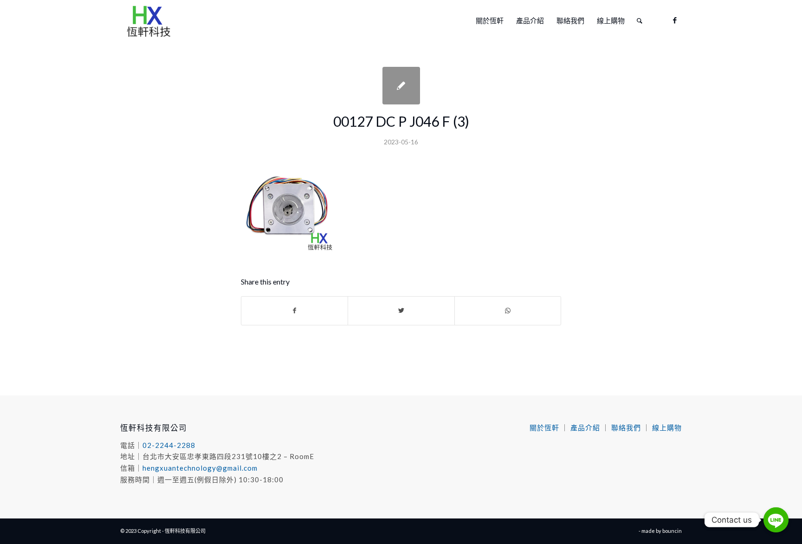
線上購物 (667, 427)
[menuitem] (490, 20)
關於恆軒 (544, 427)
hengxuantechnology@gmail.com (200, 468)
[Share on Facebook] (294, 310)
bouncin (672, 531)
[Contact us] (776, 519)
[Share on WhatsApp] (508, 310)
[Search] (639, 20)
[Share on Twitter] (401, 310)
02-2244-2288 (168, 445)
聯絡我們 (626, 427)
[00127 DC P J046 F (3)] (401, 85)
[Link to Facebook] (675, 20)
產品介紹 (585, 427)
